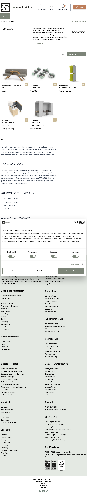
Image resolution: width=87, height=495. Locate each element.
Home (3, 21)
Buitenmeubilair (50, 389)
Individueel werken (7, 409)
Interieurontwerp (50, 296)
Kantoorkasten (6, 311)
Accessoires (5, 329)
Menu (5, 16)
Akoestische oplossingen (9, 306)
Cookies (43, 483)
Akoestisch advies (51, 304)
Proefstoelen (5, 455)
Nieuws (3, 344)
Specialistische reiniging (53, 351)
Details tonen (75, 264)
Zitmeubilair (5, 308)
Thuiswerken (49, 374)
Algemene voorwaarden (43, 481)
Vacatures (4, 347)
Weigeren (15, 271)
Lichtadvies (49, 309)
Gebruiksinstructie (51, 344)
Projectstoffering (7, 303)
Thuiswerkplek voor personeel (55, 326)
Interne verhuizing (51, 357)
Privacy (3, 440)
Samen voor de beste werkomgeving (13, 387)
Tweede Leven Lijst (7, 377)
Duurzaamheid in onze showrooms (13, 374)
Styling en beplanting (52, 298)
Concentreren (5, 412)
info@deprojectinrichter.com (56, 409)
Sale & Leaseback (51, 276)
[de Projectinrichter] (17, 7)
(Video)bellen (5, 417)
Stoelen (3, 316)
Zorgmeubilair (49, 392)
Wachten (4, 415)
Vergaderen (5, 407)
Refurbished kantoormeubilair (55, 279)
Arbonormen (5, 442)
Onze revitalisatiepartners (9, 379)
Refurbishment (50, 354)
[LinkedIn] (43, 491)
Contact (79, 7)
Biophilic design (50, 377)
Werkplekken (5, 324)
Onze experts (5, 341)
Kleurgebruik (49, 379)
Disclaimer (43, 485)
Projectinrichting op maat (9, 422)
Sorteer (63, 54)
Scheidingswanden (7, 314)
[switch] (33, 256)
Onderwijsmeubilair (51, 395)
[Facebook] (40, 491)
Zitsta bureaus (6, 298)
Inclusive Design (50, 387)
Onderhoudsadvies (51, 346)
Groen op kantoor (51, 382)
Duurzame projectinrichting (10, 384)
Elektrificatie (5, 327)
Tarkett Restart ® (7, 382)
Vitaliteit (4, 435)
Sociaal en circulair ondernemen (11, 371)
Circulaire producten (8, 392)
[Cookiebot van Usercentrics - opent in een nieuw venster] (75, 222)
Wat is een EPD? (6, 395)
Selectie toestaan (43, 271)
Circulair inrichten (51, 301)
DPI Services (49, 329)
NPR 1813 (4, 445)
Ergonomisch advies (51, 306)
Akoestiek (4, 453)
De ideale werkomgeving (9, 450)
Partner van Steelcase (52, 384)
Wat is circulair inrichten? (9, 369)
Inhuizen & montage (51, 324)
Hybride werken (50, 371)
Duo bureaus (5, 301)
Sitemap (43, 487)
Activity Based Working (52, 369)
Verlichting (4, 322)
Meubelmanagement (52, 331)
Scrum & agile (5, 420)
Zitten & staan (6, 437)
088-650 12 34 (52, 407)
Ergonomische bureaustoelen (11, 296)
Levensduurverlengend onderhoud (56, 349)
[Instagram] (46, 491)
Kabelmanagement (51, 311)
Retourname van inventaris (54, 281)
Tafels (3, 319)
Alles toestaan (71, 271)
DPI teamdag (5, 349)
